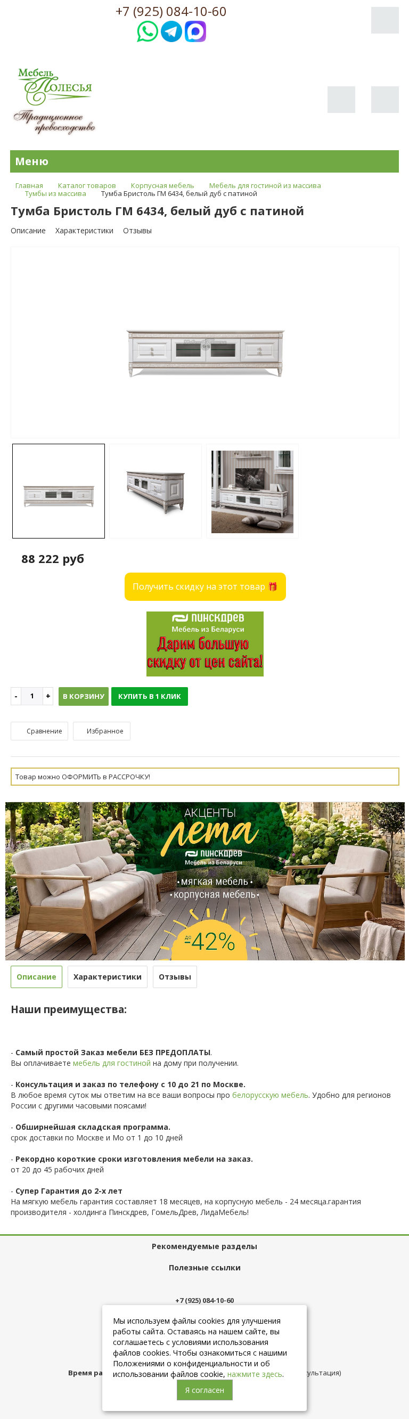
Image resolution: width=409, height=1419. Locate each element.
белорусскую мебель (270, 1095)
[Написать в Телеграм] (171, 30)
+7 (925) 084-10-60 (171, 11)
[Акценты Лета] (205, 880)
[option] (205, 343)
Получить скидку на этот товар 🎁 (205, 586)
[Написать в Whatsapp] (147, 30)
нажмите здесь (254, 1374)
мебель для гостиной (112, 1063)
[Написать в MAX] (195, 30)
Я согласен (204, 1390)
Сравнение (43, 731)
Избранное (104, 731)
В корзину (83, 696)
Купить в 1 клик (149, 696)
